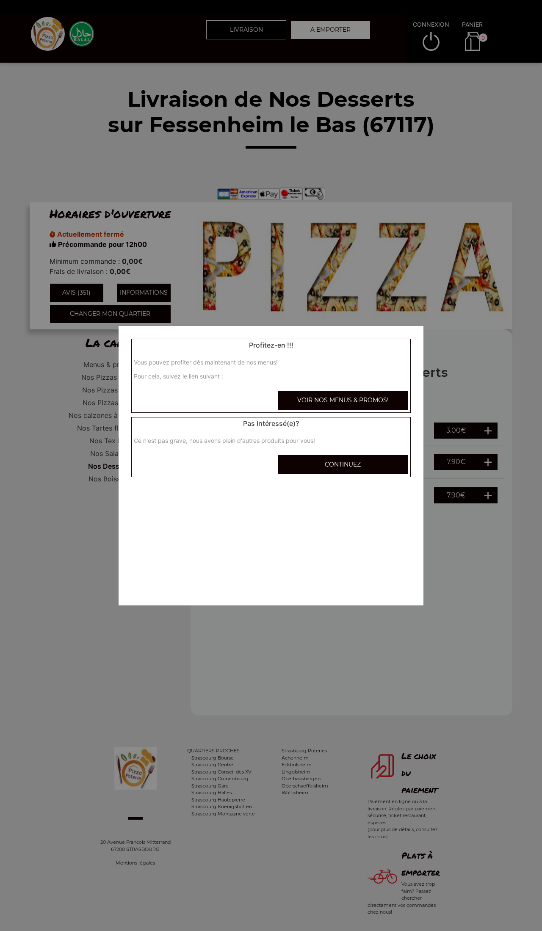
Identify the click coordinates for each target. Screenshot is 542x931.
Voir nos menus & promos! (343, 400)
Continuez (343, 464)
